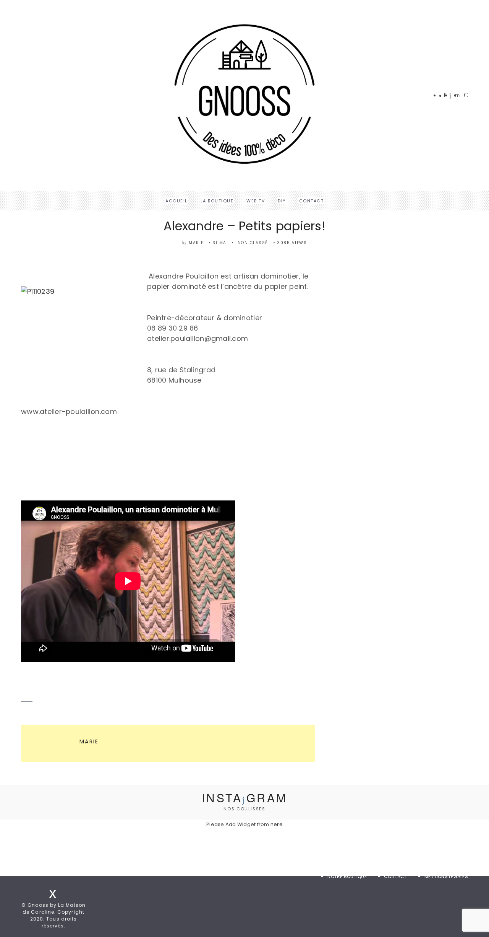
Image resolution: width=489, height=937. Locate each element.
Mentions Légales (446, 876)
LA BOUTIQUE (217, 201)
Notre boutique (347, 876)
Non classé (253, 243)
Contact (311, 201)
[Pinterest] (457, 95)
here (276, 824)
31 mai (220, 243)
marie (196, 243)
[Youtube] (466, 95)
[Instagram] (450, 95)
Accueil (176, 201)
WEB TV (255, 201)
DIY (282, 201)
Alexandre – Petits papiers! (244, 226)
